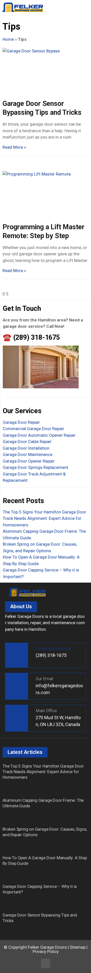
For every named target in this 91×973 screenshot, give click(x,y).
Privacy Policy (46, 951)
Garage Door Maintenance (27, 454)
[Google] (45, 963)
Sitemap (77, 947)
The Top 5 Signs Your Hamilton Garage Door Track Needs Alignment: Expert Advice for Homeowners (44, 518)
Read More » (14, 147)
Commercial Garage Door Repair (33, 428)
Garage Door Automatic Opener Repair (39, 435)
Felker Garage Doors (47, 947)
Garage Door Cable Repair (27, 441)
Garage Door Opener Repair (29, 461)
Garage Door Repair (21, 422)
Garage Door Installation (26, 448)
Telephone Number (53, 648)
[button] (83, 8)
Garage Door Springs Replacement (35, 467)
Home (8, 39)
